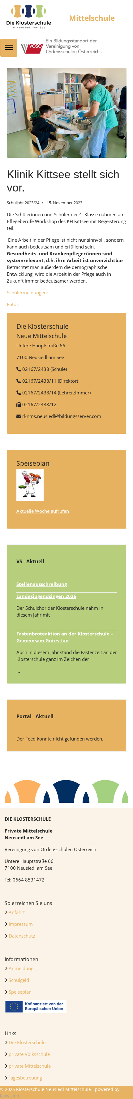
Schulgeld (18, 980)
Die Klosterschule (27, 1042)
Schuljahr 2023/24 (23, 202)
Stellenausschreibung (41, 584)
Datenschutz (22, 936)
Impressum (21, 924)
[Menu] (9, 47)
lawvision (9, 1096)
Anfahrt (17, 912)
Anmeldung (20, 968)
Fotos (13, 304)
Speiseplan (20, 992)
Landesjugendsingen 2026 (46, 596)
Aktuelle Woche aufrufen (42, 511)
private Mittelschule (30, 1066)
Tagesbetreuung (25, 1078)
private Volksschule (29, 1054)
